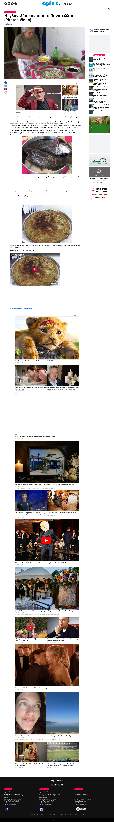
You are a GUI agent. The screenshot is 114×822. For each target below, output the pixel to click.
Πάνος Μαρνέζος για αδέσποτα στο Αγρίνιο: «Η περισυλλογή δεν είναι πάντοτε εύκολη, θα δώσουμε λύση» (101, 88)
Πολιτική (62, 9)
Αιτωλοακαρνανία (38, 9)
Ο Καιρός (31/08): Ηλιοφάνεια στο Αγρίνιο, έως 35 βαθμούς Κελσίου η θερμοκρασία (100, 75)
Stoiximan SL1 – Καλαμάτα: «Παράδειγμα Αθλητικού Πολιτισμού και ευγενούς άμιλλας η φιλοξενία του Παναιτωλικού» (99, 82)
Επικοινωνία (42, 814)
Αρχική (25, 9)
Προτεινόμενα (22, 311)
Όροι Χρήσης (56, 814)
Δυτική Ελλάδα (49, 9)
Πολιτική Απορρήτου (66, 814)
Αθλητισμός (70, 9)
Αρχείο (36, 814)
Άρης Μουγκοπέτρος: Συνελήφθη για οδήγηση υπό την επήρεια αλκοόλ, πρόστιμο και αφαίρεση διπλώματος (101, 106)
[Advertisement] (47, 185)
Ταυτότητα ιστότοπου (78, 814)
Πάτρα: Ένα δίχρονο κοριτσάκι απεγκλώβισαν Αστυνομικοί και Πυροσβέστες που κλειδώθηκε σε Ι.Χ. (101, 94)
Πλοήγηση (49, 814)
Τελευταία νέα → (99, 55)
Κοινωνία (56, 9)
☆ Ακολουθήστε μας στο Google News (21, 308)
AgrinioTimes (8, 24)
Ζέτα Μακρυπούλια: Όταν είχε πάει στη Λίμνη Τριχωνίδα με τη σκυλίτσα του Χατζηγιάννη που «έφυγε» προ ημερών (101, 100)
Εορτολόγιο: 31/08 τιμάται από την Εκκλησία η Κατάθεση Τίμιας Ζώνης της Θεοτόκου (101, 64)
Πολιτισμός (78, 9)
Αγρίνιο (31, 9)
